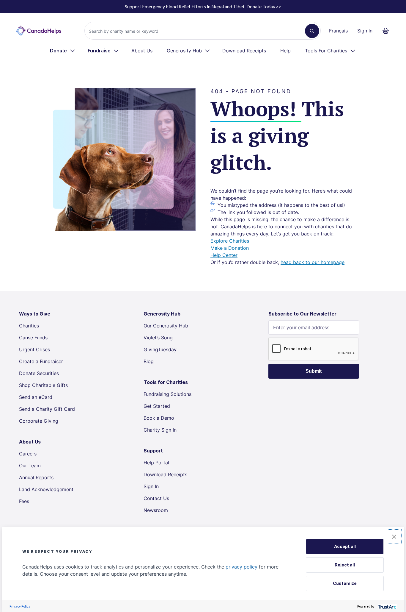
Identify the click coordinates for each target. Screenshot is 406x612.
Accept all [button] (345, 546)
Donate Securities (39, 373)
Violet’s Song (158, 338)
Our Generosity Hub (166, 326)
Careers (28, 454)
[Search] (312, 31)
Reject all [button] (345, 564)
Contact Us (156, 498)
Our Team (30, 466)
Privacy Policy (20, 606)
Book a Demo (159, 418)
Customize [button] (345, 583)
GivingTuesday (160, 349)
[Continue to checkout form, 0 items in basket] (387, 30)
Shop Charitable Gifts (43, 385)
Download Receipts (244, 51)
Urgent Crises (34, 349)
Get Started (157, 406)
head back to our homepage (312, 262)
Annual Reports (36, 477)
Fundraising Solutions (167, 394)
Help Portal (156, 463)
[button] (394, 537)
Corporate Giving (38, 421)
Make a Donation (229, 248)
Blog (149, 361)
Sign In (364, 31)
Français (338, 31)
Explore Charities (229, 241)
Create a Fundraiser (41, 361)
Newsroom (156, 510)
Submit (314, 371)
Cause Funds (33, 338)
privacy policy (241, 567)
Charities (29, 326)
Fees (24, 501)
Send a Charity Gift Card (47, 409)
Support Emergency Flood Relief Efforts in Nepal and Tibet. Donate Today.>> (203, 6)
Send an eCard (35, 397)
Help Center (223, 255)
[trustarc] (386, 606)
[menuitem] (63, 50)
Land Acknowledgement (46, 489)
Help (285, 51)
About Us (141, 51)
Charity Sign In (160, 430)
